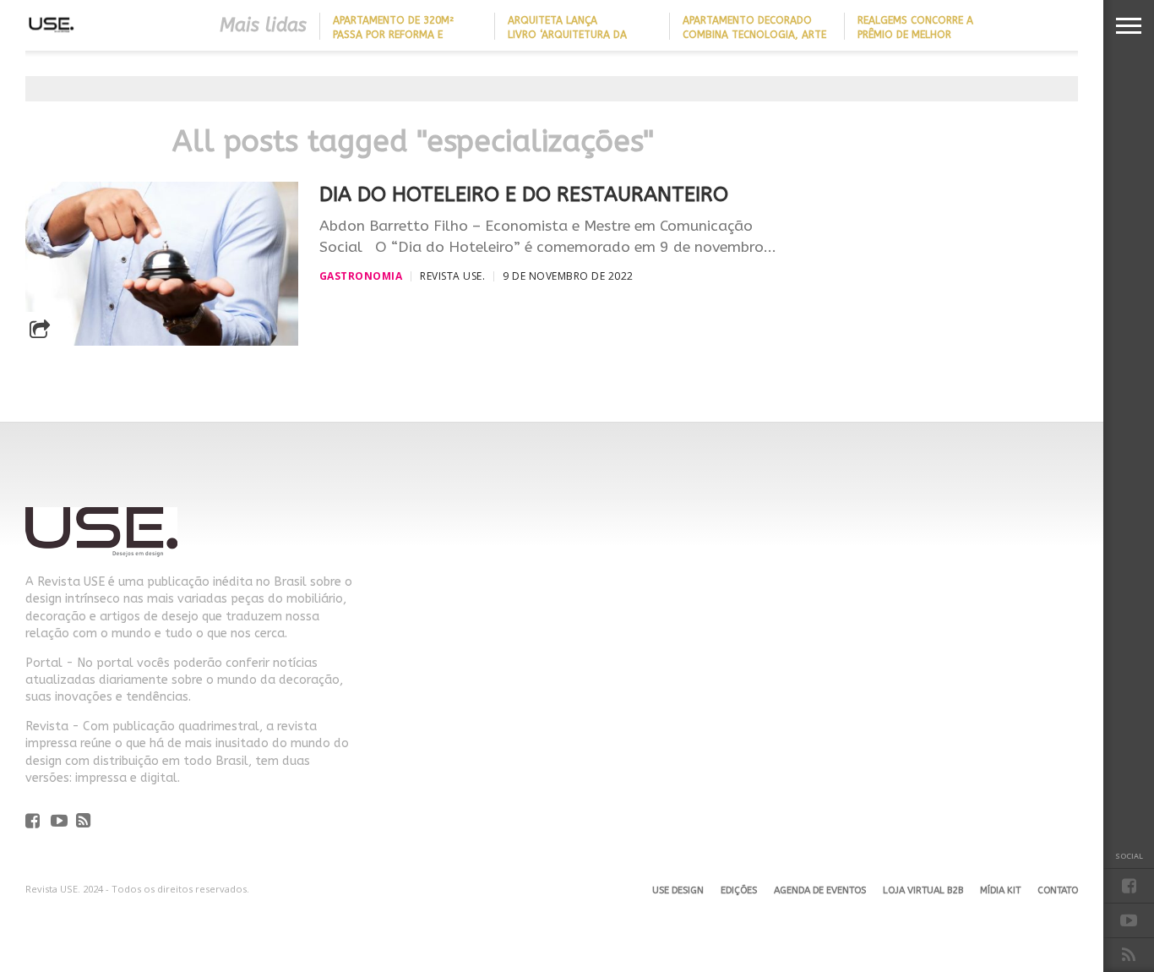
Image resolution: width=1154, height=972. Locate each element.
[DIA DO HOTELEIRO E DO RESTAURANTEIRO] (161, 341)
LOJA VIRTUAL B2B (923, 890)
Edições (739, 890)
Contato (1057, 890)
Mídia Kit (1000, 890)
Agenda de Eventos (820, 890)
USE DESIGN (678, 890)
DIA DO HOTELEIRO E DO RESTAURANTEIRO (523, 194)
